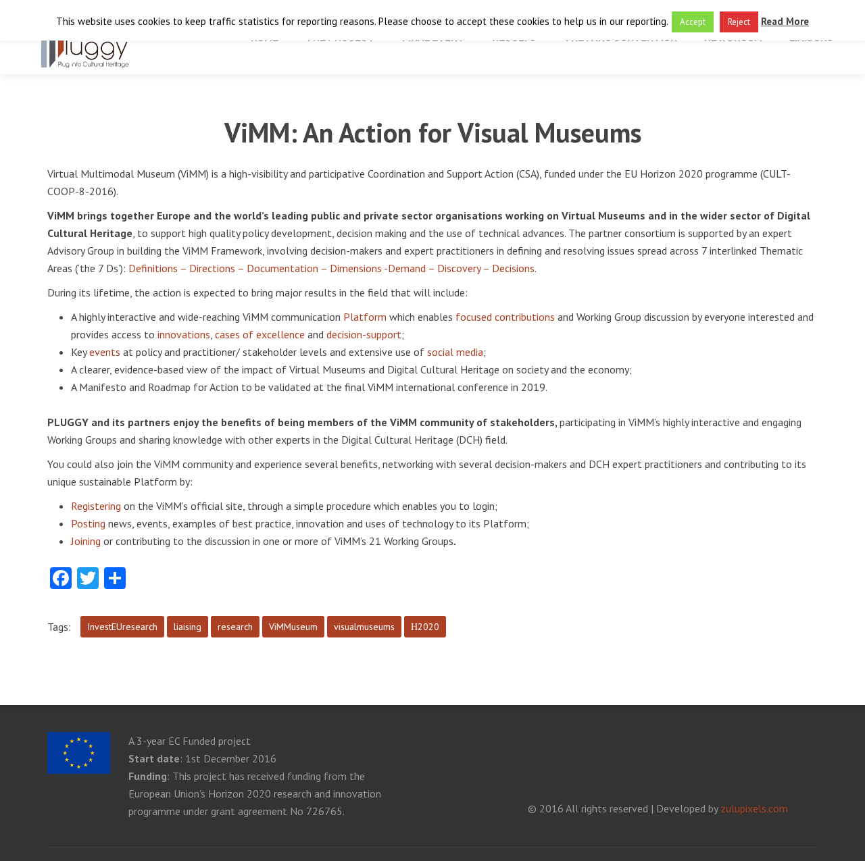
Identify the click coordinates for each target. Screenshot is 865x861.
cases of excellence (260, 334)
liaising (187, 627)
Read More (785, 21)
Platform (365, 316)
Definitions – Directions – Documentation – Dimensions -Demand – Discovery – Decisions (331, 268)
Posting (88, 523)
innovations (183, 334)
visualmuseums (364, 627)
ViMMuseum (293, 627)
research (235, 627)
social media (455, 352)
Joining (87, 541)
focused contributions (505, 316)
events (104, 352)
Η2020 (425, 627)
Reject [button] (739, 22)
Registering (96, 506)
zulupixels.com (754, 808)
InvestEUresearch (122, 627)
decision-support (363, 334)
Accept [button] (693, 22)
